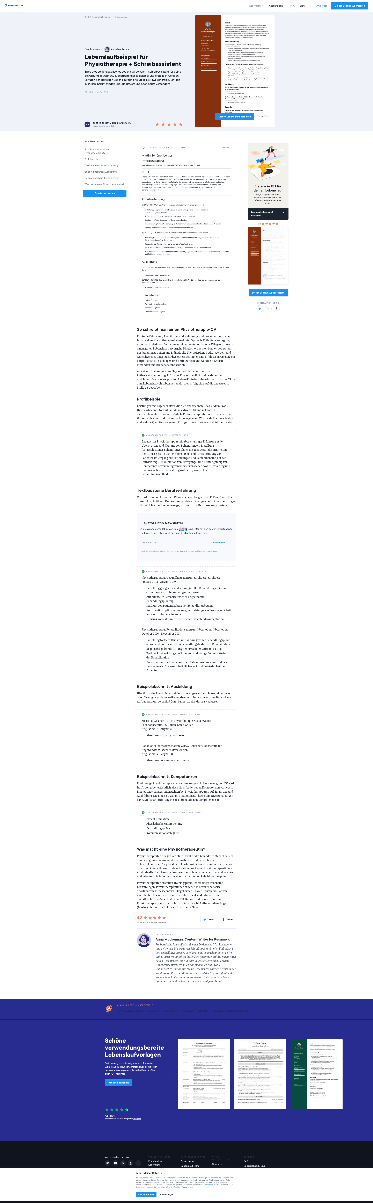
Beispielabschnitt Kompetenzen (102, 178)
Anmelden (322, 5)
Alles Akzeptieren (146, 1194)
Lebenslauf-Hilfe (190, 1166)
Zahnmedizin (170, 1011)
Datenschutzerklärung (207, 551)
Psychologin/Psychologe (131, 1011)
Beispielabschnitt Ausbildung (101, 171)
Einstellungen (166, 1194)
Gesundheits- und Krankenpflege (230, 1011)
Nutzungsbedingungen (185, 551)
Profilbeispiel (91, 159)
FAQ (292, 5)
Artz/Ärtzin (154, 1011)
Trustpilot (137, 1119)
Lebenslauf (255, 5)
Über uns (217, 1164)
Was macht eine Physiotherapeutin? (104, 184)
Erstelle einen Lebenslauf (155, 1163)
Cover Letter (188, 1161)
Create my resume (105, 193)
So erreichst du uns (254, 1166)
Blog (302, 5)
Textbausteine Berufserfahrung (102, 165)
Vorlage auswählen (118, 1082)
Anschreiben (276, 5)
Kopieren (226, 435)
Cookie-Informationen (183, 1187)
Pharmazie (202, 1011)
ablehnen (209, 1185)
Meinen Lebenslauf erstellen (350, 6)
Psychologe (187, 1011)
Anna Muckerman (120, 49)
